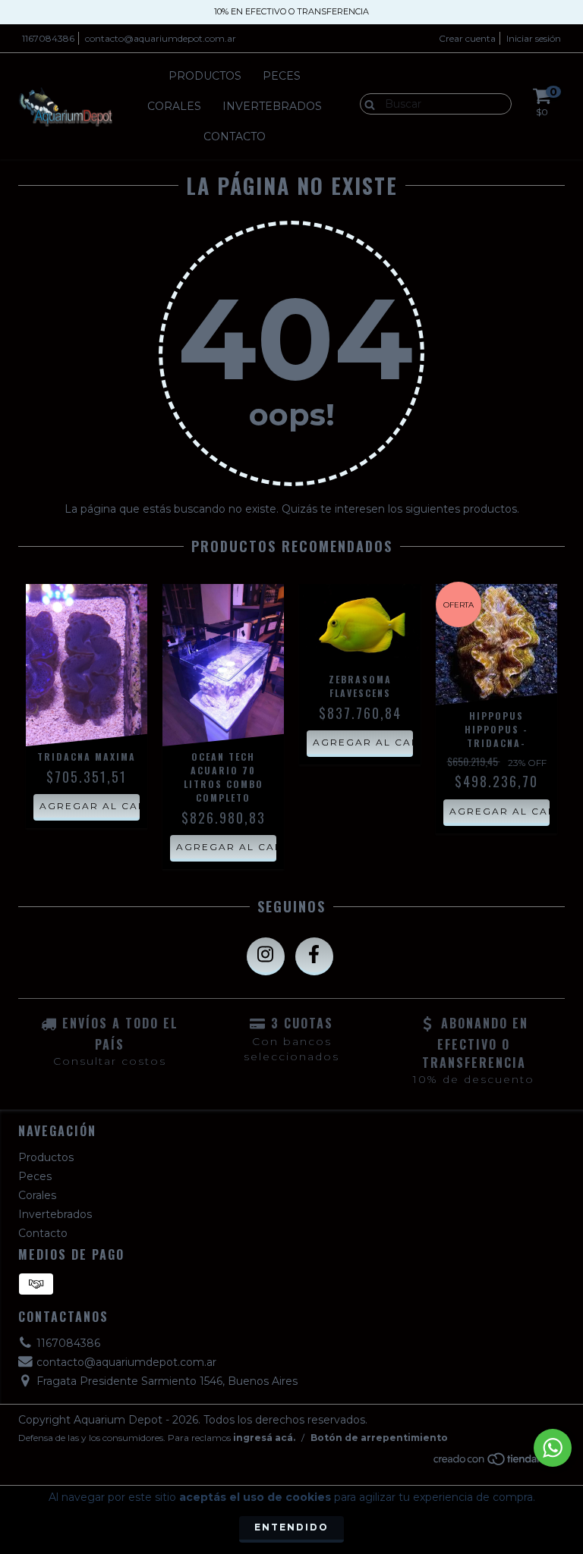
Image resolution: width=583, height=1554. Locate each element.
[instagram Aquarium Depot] (266, 956)
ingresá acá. (264, 1437)
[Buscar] (366, 103)
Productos (205, 76)
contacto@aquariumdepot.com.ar (160, 38)
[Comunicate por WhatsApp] (553, 1448)
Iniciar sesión (533, 38)
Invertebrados (272, 106)
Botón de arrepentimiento (379, 1437)
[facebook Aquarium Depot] (314, 956)
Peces (282, 76)
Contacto (234, 136)
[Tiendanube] (498, 1462)
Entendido (291, 1527)
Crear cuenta (467, 38)
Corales (174, 106)
